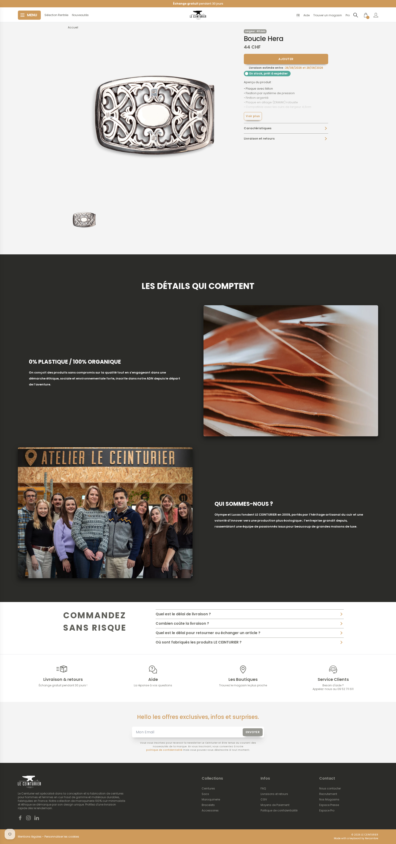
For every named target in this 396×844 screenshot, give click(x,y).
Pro (348, 15)
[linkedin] (36, 818)
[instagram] (28, 818)
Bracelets (208, 805)
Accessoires (210, 810)
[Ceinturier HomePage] (198, 15)
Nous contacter (330, 788)
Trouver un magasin (327, 15)
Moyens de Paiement (275, 805)
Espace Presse (329, 805)
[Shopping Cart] (366, 15)
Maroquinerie (211, 799)
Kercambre (371, 838)
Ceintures (208, 788)
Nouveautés (80, 15)
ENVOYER (253, 732)
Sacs (205, 794)
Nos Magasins (329, 799)
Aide (306, 15)
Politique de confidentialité (279, 810)
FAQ (263, 788)
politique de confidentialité (164, 750)
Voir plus (253, 116)
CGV (264, 799)
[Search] (355, 15)
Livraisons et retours (274, 794)
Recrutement (328, 794)
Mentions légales (29, 837)
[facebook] (20, 818)
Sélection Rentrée (56, 15)
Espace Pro (326, 810)
